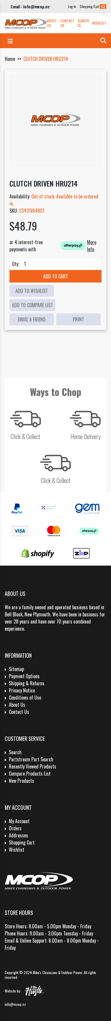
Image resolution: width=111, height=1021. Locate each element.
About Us (52, 23)
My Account (19, 821)
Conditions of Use (25, 697)
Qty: (15, 263)
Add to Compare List (32, 305)
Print (78, 319)
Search (83, 20)
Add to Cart (55, 276)
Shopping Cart (22, 842)
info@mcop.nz (15, 1004)
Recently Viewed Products (32, 766)
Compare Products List (30, 773)
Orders (15, 828)
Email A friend (32, 319)
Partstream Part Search (31, 759)
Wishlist (99, 23)
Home (10, 58)
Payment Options (24, 676)
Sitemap (16, 669)
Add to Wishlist (31, 290)
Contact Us (67, 23)
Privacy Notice (22, 690)
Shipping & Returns (26, 683)
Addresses (18, 835)
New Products (21, 780)
